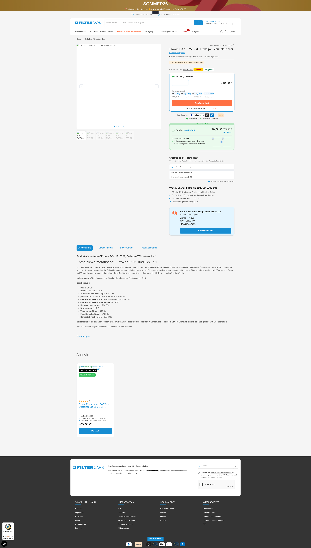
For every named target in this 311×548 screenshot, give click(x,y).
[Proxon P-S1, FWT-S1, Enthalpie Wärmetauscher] (119, 86)
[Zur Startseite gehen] (88, 23)
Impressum (79, 512)
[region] (119, 92)
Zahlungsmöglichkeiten (127, 516)
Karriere (78, 528)
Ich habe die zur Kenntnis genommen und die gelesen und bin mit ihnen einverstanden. (219, 474)
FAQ (204, 524)
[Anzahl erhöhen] (186, 83)
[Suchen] (198, 22)
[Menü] (12, 523)
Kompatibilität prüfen (177, 53)
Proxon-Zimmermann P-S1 (181, 177)
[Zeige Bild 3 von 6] (118, 126)
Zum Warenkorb (202, 103)
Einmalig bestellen (185, 76)
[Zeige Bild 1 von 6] (114, 126)
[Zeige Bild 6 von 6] (123, 126)
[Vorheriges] (81, 86)
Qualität (163, 516)
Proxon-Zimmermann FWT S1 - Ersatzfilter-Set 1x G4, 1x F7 (94, 405)
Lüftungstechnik (209, 512)
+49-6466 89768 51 (213, 24)
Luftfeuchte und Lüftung (212, 516)
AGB (225, 475)
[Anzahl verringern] (174, 83)
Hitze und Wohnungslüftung (213, 520)
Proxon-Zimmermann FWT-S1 (183, 173)
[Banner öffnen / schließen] (155, 11)
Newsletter (79, 516)
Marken (163, 512)
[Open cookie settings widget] (4, 544)
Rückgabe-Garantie (125, 524)
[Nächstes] (157, 86)
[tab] (85, 248)
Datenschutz (122, 512)
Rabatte (163, 520)
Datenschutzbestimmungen (221, 472)
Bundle (185, 130)
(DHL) (188, 69)
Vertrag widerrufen (155, 538)
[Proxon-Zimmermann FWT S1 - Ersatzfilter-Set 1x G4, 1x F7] (95, 382)
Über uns (78, 509)
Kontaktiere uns (205, 231)
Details (95, 431)
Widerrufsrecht (123, 528)
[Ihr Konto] (221, 31)
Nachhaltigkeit (80, 524)
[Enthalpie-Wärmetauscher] (130, 32)
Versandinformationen (126, 520)
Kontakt (78, 520)
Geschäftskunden (167, 509)
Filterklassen (208, 509)
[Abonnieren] (235, 466)
